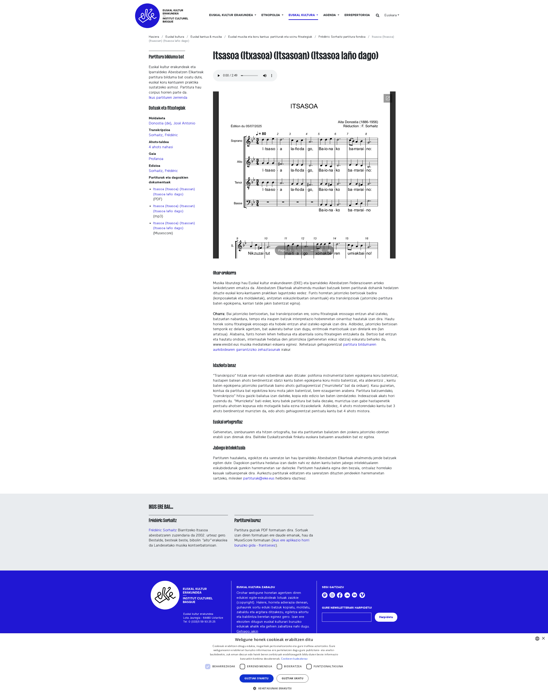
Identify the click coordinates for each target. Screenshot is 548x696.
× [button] (543, 638)
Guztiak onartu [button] (256, 678)
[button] (274, 688)
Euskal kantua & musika (206, 36)
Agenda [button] (330, 15)
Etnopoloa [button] (271, 15)
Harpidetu (386, 617)
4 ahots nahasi (161, 147)
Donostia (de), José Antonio (172, 123)
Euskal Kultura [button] (302, 15)
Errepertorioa (357, 15)
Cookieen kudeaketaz (294, 658)
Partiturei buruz (247, 520)
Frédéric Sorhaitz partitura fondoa (342, 36)
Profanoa (156, 159)
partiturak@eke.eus (258, 478)
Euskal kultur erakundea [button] (231, 15)
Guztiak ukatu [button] (292, 678)
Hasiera (154, 36)
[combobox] (537, 638)
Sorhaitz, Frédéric (163, 135)
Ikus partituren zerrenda (168, 97)
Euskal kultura (174, 36)
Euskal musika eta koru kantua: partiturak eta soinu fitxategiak (270, 36)
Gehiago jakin (247, 631)
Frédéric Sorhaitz (163, 520)
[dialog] (274, 664)
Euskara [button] (390, 15)
